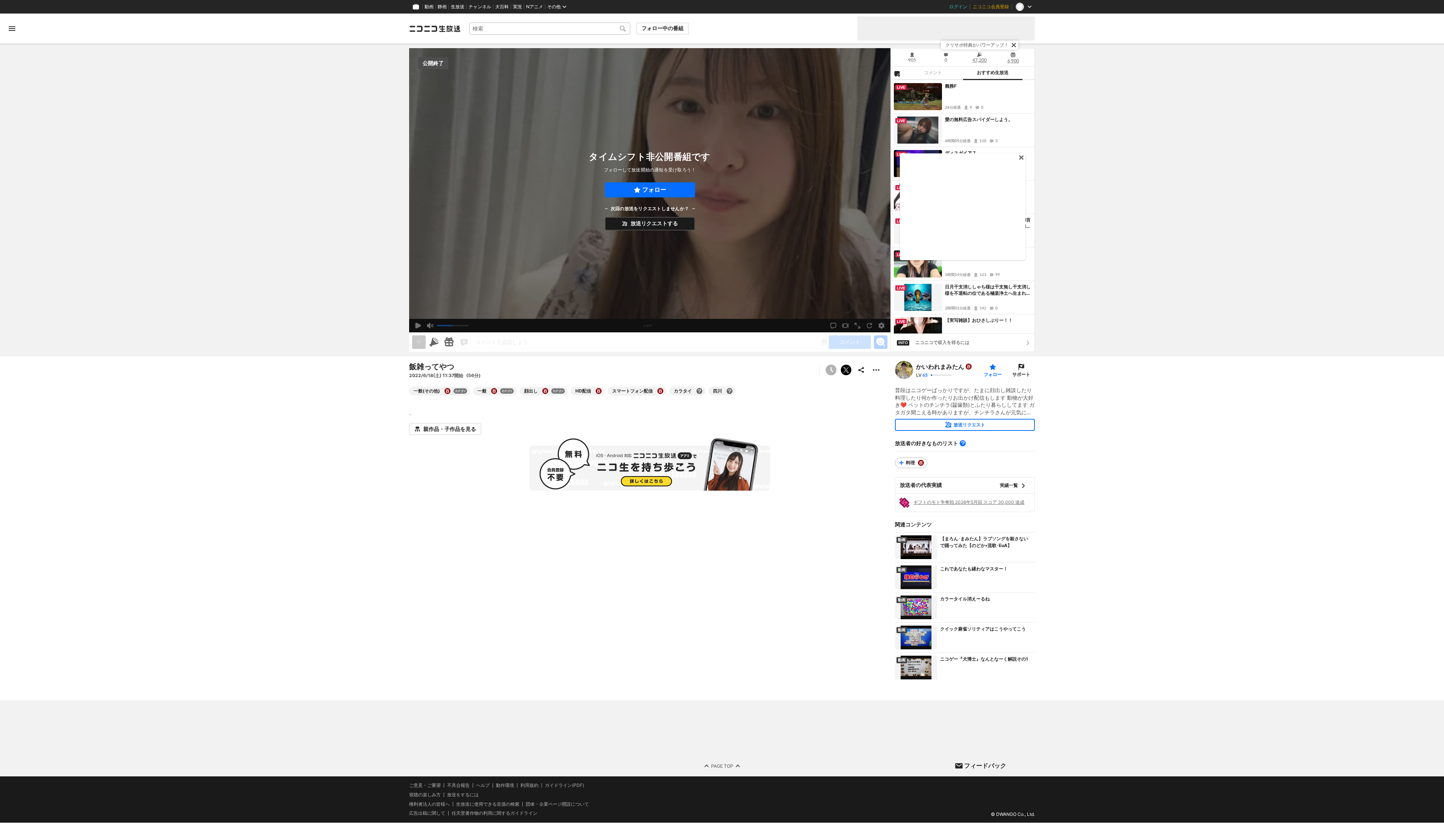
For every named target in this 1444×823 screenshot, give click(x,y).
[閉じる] (1013, 45)
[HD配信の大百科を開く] (599, 391)
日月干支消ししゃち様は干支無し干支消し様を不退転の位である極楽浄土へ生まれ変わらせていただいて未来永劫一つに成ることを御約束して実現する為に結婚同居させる (988, 290)
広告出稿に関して (427, 813)
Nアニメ (534, 7)
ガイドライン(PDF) (564, 785)
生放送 (457, 7)
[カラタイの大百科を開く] (699, 391)
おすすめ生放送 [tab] (993, 72)
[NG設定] (897, 73)
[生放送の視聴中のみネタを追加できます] (419, 342)
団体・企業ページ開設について (557, 804)
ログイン (958, 7)
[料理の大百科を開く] (921, 463)
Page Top (722, 766)
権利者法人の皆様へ (429, 804)
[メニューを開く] (12, 28)
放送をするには (463, 795)
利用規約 (529, 785)
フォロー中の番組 (663, 28)
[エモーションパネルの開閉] (880, 342)
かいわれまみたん (940, 366)
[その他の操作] (876, 370)
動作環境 (505, 785)
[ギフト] (449, 342)
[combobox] (549, 29)
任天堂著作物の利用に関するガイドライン (494, 813)
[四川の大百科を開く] (730, 391)
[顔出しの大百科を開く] (545, 391)
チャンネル (480, 7)
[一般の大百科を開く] (494, 391)
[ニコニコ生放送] (434, 28)
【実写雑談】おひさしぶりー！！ (979, 320)
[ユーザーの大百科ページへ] (969, 367)
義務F (951, 86)
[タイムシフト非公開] (831, 370)
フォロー (654, 189)
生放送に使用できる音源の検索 (487, 804)
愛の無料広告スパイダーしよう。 (979, 119)
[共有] (861, 370)
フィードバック (985, 765)
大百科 (502, 7)
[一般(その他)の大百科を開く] (447, 391)
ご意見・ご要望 (425, 785)
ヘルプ (483, 785)
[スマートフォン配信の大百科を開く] (660, 391)
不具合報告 (458, 785)
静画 (442, 7)
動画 (429, 7)
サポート (1021, 374)
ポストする (846, 370)
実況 (517, 7)
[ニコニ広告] (434, 342)
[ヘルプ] (963, 443)
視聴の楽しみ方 (425, 794)
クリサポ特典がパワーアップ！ (977, 45)
